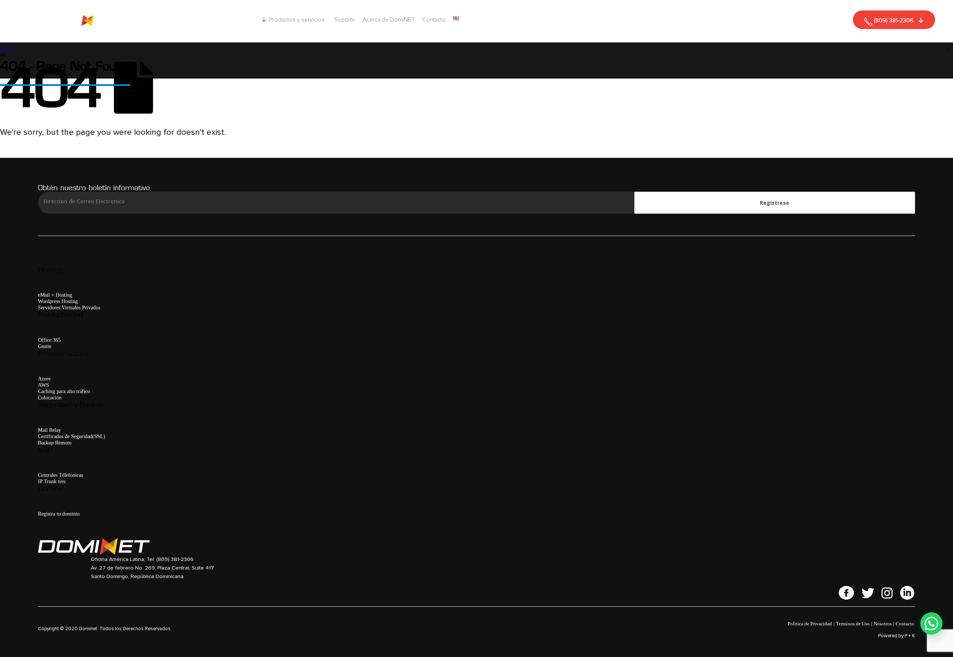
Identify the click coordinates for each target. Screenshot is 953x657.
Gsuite (44, 346)
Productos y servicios (297, 20)
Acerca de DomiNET (389, 20)
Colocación (49, 398)
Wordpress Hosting (58, 301)
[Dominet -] (84, 21)
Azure (44, 379)
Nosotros (883, 623)
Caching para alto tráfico (64, 391)
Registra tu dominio (59, 514)
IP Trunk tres (52, 481)
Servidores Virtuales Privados (69, 307)
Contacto (434, 20)
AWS (43, 385)
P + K (910, 636)
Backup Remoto (54, 443)
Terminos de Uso (853, 623)
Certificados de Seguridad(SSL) (71, 436)
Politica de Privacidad (810, 623)
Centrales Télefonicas (60, 475)
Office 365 (49, 340)
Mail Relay (49, 430)
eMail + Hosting (55, 295)
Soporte (344, 20)
